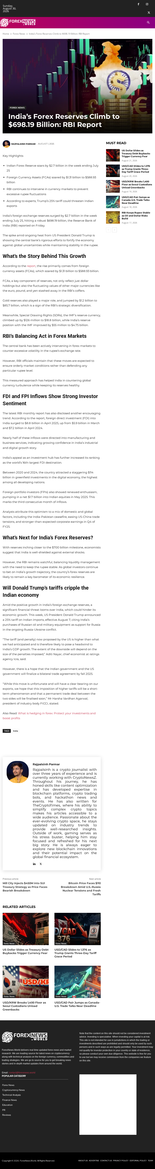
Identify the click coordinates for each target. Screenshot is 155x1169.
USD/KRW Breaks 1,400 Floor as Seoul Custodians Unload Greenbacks (24, 1006)
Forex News (19, 33)
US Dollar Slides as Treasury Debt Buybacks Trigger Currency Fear (26, 951)
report (31, 266)
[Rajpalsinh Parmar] (7, 144)
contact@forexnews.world (22, 1072)
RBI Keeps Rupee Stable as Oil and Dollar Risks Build (136, 215)
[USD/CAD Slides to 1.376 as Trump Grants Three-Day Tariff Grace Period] (77, 929)
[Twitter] (149, 12)
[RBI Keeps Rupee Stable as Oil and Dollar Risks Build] (113, 217)
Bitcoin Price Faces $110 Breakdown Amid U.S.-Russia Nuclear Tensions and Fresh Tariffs (81, 888)
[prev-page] (108, 229)
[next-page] (114, 229)
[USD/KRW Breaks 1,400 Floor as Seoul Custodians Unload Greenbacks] (26, 982)
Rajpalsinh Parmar (23, 144)
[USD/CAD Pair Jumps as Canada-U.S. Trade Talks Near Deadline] (77, 982)
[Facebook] (138, 4)
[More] (31, 742)
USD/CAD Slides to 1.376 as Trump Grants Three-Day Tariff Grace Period (75, 953)
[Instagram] (147, 4)
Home (6, 33)
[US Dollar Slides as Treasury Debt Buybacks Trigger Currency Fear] (26, 929)
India (15, 730)
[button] (148, 23)
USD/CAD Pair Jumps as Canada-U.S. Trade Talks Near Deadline (77, 1004)
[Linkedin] (34, 863)
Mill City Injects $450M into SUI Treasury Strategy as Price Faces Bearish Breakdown (25, 886)
